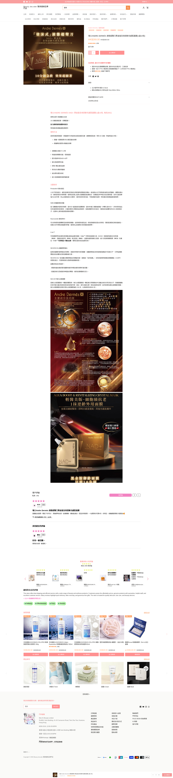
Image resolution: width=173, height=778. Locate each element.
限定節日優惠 (95, 732)
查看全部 (147, 613)
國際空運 (98, 71)
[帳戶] (144, 7)
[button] (86, 341)
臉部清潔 (26, 687)
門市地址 (135, 716)
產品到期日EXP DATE (95, 97)
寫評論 (120, 495)
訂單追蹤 (94, 713)
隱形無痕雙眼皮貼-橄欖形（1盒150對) (112, 642)
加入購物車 (167, 775)
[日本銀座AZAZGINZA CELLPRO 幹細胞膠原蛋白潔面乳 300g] (36, 627)
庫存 (89, 83)
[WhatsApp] (32, 2)
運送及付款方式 (117, 721)
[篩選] (134, 495)
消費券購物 (115, 727)
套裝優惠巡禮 (95, 729)
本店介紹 (114, 718)
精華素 (77, 687)
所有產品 (94, 724)
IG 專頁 (134, 721)
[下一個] (167, 634)
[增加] (97, 53)
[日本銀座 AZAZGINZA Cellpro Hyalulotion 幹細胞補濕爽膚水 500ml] (61, 627)
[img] (86, 564)
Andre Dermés (93, 28)
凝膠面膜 (101, 28)
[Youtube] (27, 2)
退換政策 (114, 729)
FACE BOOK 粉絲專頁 (139, 718)
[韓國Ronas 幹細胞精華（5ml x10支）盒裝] (137, 627)
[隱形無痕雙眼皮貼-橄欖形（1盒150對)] (112, 627)
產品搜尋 (94, 718)
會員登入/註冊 (116, 713)
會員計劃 (114, 716)
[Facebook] (24, 2)
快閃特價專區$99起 (97, 727)
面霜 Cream (105, 687)
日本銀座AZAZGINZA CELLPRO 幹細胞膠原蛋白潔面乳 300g (36, 643)
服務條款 (94, 716)
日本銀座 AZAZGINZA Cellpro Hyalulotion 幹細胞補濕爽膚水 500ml (60, 643)
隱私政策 (114, 732)
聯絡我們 (135, 713)
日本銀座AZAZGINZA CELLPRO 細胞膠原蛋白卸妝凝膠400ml (86, 643)
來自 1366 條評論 (86, 566)
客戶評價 (135, 724)
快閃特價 (26, 613)
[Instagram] (29, 2)
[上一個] (6, 634)
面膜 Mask (130, 687)
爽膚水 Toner (53, 687)
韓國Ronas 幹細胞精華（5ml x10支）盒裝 (137, 643)
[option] (53, 55)
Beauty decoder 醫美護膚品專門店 (35, 7)
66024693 (52, 737)
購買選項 (137, 654)
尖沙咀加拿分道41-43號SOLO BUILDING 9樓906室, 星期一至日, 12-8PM (86, 1)
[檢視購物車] (148, 7)
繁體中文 (144, 1)
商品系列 (94, 721)
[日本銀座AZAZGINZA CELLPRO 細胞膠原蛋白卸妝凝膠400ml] (86, 627)
